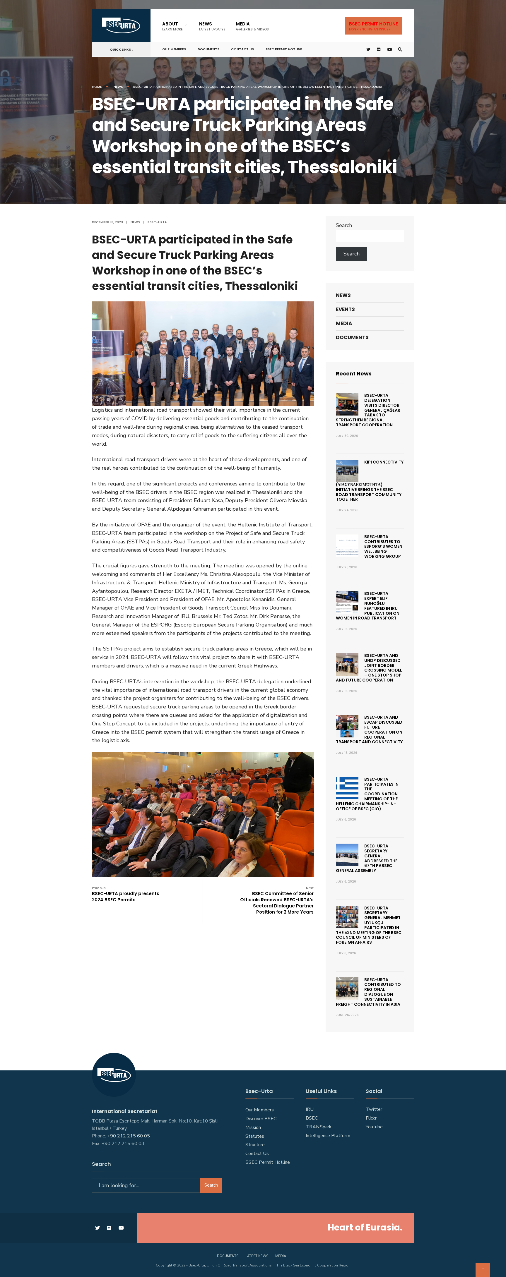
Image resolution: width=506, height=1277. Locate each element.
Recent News (354, 373)
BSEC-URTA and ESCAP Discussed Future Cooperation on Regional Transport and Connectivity (369, 729)
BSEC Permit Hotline (284, 49)
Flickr (371, 1118)
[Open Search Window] (400, 49)
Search (344, 225)
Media (252, 26)
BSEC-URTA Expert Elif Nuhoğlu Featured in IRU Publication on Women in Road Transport (367, 606)
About (172, 26)
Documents (208, 49)
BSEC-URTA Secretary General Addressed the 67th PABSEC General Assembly (366, 858)
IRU (310, 1109)
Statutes (254, 1136)
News (212, 26)
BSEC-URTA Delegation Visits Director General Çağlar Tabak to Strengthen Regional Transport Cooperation (368, 410)
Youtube (374, 1127)
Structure (255, 1145)
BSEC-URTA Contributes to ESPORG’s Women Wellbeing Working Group (383, 546)
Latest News (256, 1256)
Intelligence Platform (328, 1135)
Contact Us (242, 49)
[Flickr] (379, 49)
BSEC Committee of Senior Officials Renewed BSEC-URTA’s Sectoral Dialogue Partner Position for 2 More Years (277, 900)
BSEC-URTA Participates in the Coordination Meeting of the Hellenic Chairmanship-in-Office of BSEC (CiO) (367, 794)
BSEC (312, 1118)
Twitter (374, 1109)
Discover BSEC (261, 1118)
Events (345, 309)
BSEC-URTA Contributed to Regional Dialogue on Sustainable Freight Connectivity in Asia (368, 992)
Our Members (174, 49)
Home (97, 86)
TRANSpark (318, 1127)
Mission (253, 1127)
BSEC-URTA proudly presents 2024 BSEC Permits (125, 894)
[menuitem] (177, 25)
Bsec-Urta (157, 222)
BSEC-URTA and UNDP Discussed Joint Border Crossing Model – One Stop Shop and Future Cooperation (369, 668)
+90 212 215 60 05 (129, 1136)
